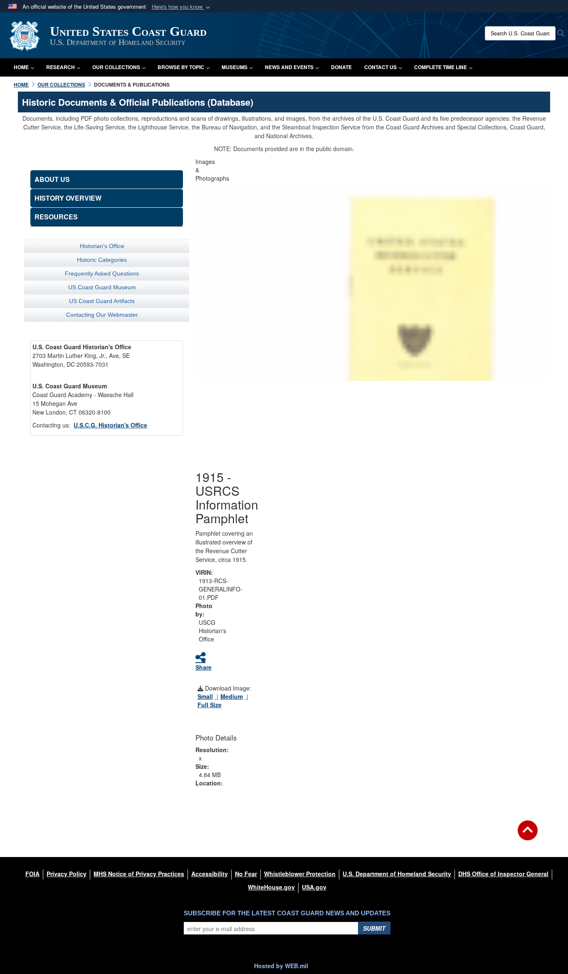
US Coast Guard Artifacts (102, 301)
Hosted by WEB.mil (281, 966)
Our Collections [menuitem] (116, 67)
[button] (182, 6)
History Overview (68, 198)
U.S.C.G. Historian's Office (110, 425)
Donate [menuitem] (341, 67)
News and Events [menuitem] (289, 67)
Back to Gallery (371, 421)
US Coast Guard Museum (102, 287)
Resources (56, 216)
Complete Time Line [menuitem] (440, 67)
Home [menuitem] (21, 67)
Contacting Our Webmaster (102, 314)
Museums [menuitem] (234, 67)
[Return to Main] (528, 835)
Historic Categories (102, 259)
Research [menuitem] (60, 67)
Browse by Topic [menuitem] (181, 67)
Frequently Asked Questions (102, 273)
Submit (374, 928)
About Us (52, 179)
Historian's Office (102, 246)
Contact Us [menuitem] (380, 67)
